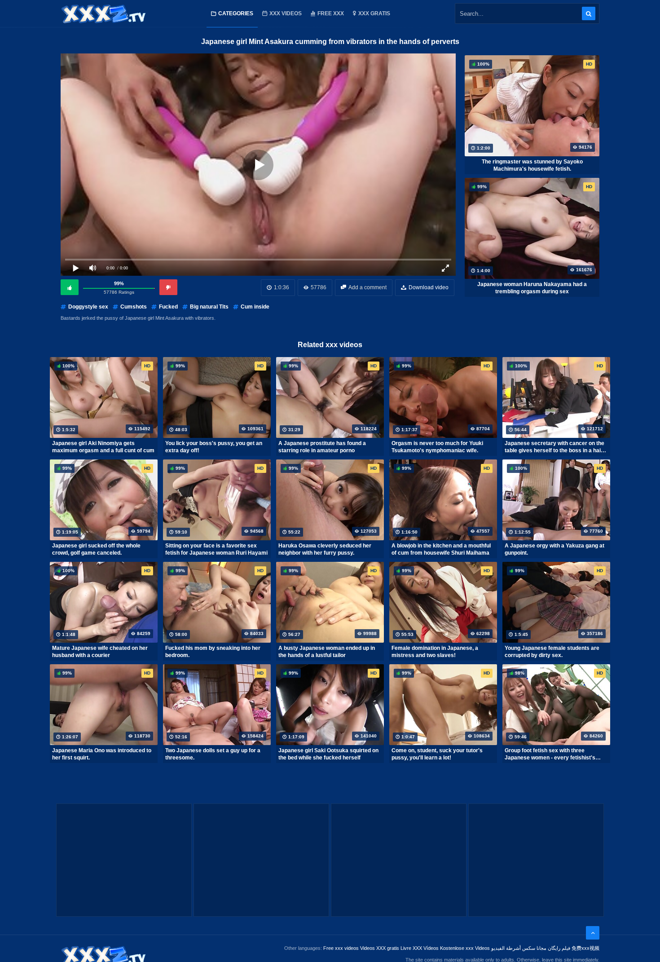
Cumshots (133, 307)
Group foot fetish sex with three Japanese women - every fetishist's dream (550, 754)
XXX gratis (374, 13)
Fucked (168, 307)
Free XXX (330, 13)
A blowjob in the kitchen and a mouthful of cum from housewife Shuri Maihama (441, 549)
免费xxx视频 (585, 948)
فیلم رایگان (559, 948)
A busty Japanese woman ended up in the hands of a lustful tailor (326, 651)
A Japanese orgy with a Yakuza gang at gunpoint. (554, 549)
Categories (235, 13)
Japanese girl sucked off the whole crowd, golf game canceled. (96, 549)
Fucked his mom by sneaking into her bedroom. (212, 651)
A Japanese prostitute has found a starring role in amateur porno (322, 447)
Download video (429, 287)
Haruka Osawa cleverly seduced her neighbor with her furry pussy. (324, 549)
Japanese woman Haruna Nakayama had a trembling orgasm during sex (532, 288)
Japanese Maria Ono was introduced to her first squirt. (101, 754)
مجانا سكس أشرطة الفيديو (518, 948)
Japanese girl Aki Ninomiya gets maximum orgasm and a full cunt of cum (103, 447)
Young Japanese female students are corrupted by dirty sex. (552, 651)
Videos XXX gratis (379, 948)
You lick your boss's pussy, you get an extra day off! (213, 447)
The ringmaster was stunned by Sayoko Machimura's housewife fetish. (532, 165)
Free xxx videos (341, 948)
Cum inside (255, 307)
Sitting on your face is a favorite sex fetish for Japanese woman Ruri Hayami (216, 549)
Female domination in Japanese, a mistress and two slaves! (435, 651)
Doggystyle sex (88, 307)
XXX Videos (285, 13)
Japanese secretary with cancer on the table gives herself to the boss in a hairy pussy (555, 447)
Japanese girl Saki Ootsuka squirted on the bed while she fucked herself (328, 754)
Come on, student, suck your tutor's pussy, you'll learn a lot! (437, 754)
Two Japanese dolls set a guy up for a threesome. (212, 754)
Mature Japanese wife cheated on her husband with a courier (100, 651)
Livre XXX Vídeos (419, 948)
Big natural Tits (209, 307)
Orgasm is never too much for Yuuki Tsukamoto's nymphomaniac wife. (437, 447)
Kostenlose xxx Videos (465, 948)
